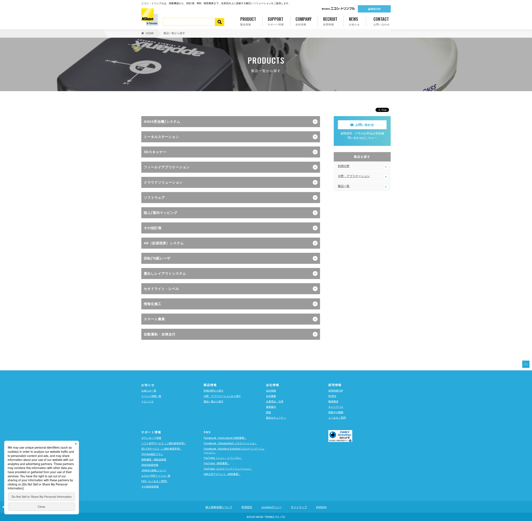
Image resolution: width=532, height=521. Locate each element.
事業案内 (271, 407)
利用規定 (246, 507)
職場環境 (333, 401)
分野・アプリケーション (354, 176)
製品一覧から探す (214, 401)
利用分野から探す (214, 390)
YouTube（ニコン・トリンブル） (223, 458)
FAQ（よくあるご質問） (155, 481)
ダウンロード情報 (151, 438)
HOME (150, 33)
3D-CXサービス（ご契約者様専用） (161, 448)
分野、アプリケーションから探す (222, 396)
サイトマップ (299, 507)
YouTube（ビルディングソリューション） (228, 468)
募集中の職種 (335, 412)
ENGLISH (375, 9)
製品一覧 (344, 186)
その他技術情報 (150, 486)
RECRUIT (330, 21)
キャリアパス (335, 407)
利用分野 (344, 166)
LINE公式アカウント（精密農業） (222, 474)
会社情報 (271, 390)
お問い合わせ (364, 125)
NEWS (354, 21)
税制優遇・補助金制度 (153, 459)
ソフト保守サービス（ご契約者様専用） (163, 443)
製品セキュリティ (276, 417)
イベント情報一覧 (151, 396)
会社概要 (271, 396)
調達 (268, 412)
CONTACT (381, 21)
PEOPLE (332, 396)
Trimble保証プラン (152, 454)
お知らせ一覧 (148, 390)
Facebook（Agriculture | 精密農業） (225, 438)
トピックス (147, 401)
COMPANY (304, 21)
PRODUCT (248, 21)
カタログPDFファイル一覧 (155, 476)
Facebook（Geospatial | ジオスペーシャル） (230, 443)
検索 (219, 22)
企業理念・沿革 (274, 401)
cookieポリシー (271, 507)
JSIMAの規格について (153, 470)
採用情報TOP (335, 390)
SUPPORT (276, 21)
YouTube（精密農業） (217, 463)
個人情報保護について (218, 507)
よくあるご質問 (337, 417)
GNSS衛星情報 (149, 465)
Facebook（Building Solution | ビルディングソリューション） (234, 450)
